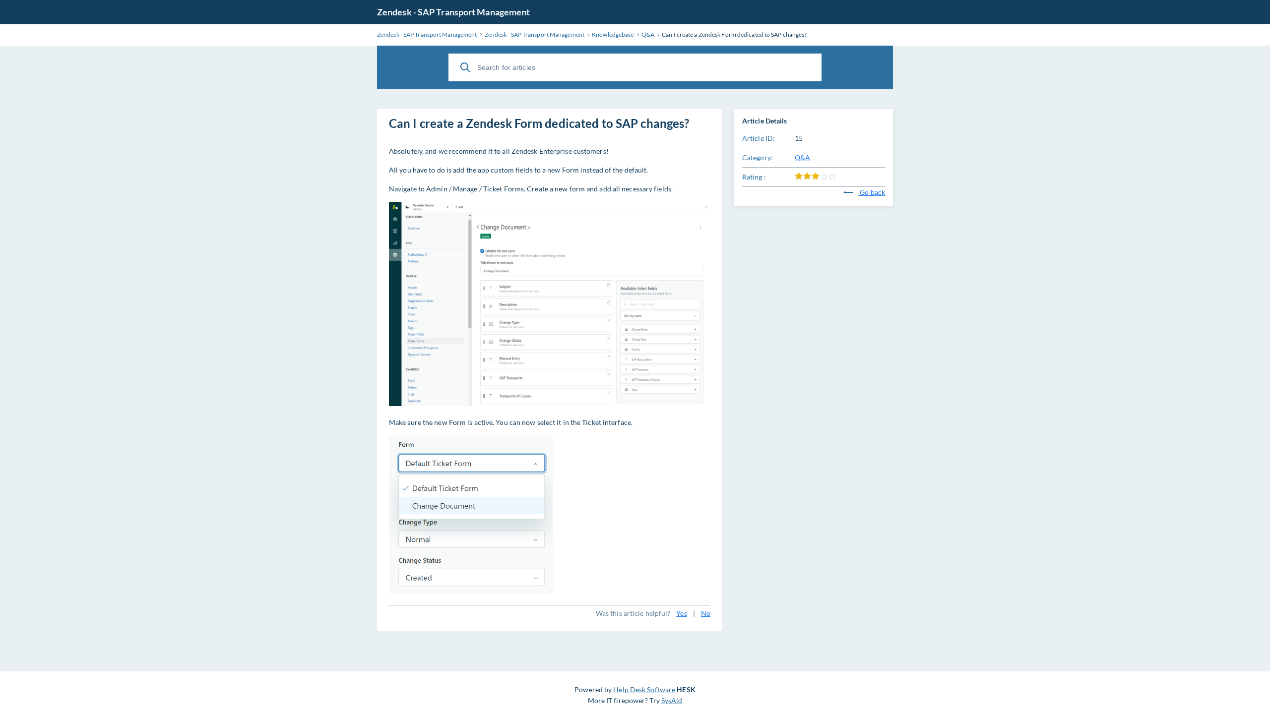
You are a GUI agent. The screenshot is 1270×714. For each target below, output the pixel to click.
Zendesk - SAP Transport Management (453, 11)
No (705, 613)
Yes (681, 613)
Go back (871, 192)
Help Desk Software (644, 689)
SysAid (672, 700)
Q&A (802, 157)
